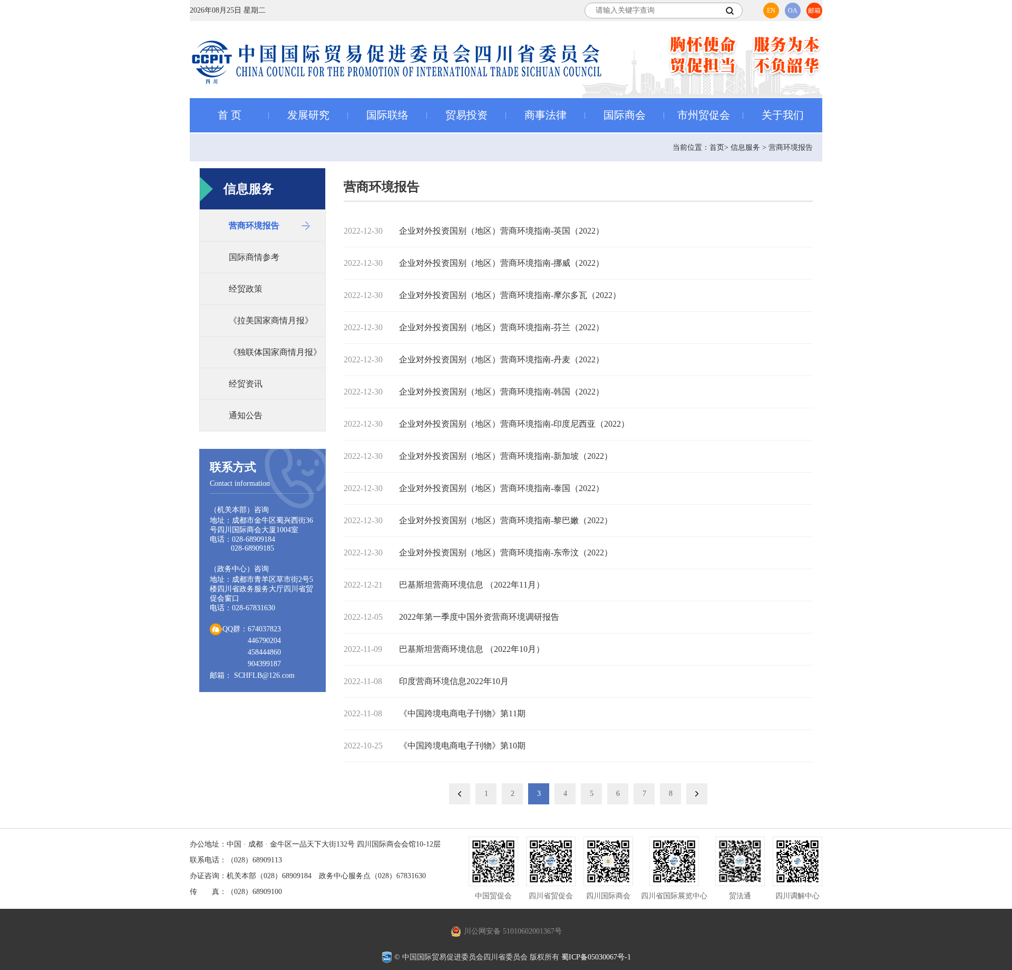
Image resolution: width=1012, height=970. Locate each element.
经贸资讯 (245, 383)
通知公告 (245, 415)
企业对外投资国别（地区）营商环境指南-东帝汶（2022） (505, 552)
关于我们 (783, 115)
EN (771, 10)
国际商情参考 (254, 257)
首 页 (229, 115)
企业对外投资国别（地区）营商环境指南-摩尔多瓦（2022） (510, 295)
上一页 (459, 793)
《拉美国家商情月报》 (271, 320)
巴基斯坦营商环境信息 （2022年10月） (471, 649)
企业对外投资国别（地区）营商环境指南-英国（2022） (501, 230)
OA (792, 10)
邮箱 (814, 10)
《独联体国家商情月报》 (275, 352)
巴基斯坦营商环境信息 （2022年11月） (471, 584)
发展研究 (308, 115)
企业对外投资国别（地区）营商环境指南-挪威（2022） (501, 262)
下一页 (696, 793)
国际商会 (625, 115)
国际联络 (387, 115)
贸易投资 (466, 115)
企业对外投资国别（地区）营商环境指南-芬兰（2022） (501, 327)
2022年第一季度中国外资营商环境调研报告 (479, 616)
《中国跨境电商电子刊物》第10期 (462, 745)
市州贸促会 (703, 115)
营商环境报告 (254, 225)
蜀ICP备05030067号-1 (596, 957)
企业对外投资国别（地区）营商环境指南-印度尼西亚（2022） (514, 423)
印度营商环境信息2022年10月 (454, 681)
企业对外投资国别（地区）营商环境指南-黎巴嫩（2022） (505, 520)
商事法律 (545, 115)
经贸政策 (245, 288)
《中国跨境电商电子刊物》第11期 (462, 713)
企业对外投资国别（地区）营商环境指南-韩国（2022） (501, 391)
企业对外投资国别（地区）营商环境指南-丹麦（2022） (501, 359)
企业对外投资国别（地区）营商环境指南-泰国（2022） (501, 488)
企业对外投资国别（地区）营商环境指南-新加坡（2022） (505, 456)
